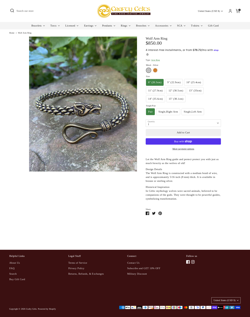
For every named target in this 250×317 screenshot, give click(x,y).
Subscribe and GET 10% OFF (143, 268)
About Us (14, 262)
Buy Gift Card (17, 279)
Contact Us (133, 262)
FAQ (11, 268)
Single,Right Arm (168, 111)
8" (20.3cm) (154, 82)
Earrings (89, 25)
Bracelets (37, 25)
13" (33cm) (195, 90)
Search (13, 273)
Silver (148, 70)
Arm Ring (155, 60)
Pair (150, 111)
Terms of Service (77, 262)
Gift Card (213, 25)
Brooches (141, 25)
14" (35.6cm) (155, 98)
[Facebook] (188, 262)
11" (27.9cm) (155, 90)
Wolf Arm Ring (25, 33)
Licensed (70, 25)
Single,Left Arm (193, 111)
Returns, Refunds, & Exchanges (86, 273)
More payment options (183, 149)
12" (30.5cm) (176, 90)
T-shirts (195, 25)
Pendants (107, 25)
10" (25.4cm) (193, 82)
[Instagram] (193, 262)
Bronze (155, 70)
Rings (124, 25)
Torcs (53, 25)
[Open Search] (12, 10)
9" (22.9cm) (174, 82)
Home (11, 33)
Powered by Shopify (47, 309)
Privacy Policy (76, 268)
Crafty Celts (31, 309)
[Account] (230, 11)
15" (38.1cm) (176, 98)
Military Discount (137, 273)
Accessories (162, 25)
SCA (180, 25)
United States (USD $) (209, 11)
